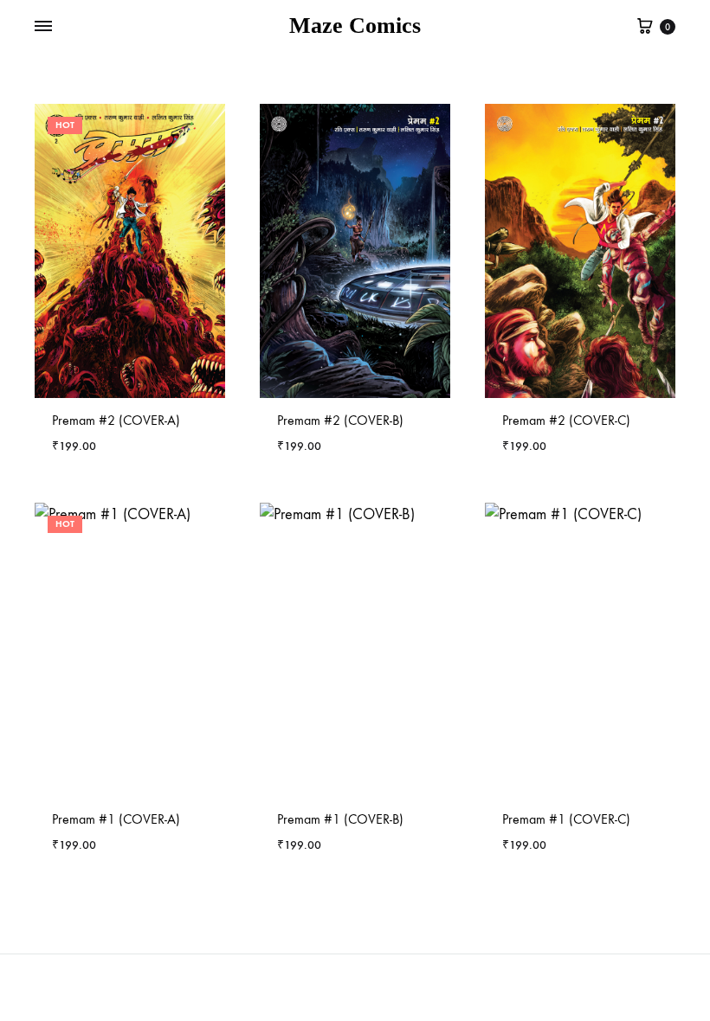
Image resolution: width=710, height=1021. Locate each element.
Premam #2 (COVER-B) (340, 420)
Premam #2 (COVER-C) (566, 420)
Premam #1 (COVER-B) (340, 819)
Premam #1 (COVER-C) (566, 819)
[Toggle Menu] (43, 26)
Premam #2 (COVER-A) (116, 420)
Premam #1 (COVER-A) (116, 819)
